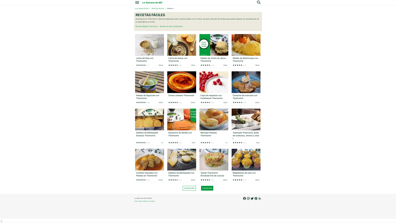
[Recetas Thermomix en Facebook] (245, 199)
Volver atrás (189, 188)
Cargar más (207, 188)
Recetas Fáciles (158, 8)
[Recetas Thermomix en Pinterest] (256, 199)
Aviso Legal (138, 201)
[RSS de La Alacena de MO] (259, 199)
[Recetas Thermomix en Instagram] (248, 199)
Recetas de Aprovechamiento (171, 26)
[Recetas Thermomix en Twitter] (252, 199)
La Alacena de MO (152, 2)
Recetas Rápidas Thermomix (147, 26)
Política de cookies (149, 201)
